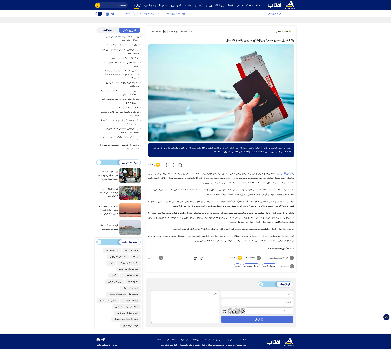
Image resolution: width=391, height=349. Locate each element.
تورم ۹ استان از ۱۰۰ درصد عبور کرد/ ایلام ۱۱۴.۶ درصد (109, 192)
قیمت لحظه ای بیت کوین (127, 313)
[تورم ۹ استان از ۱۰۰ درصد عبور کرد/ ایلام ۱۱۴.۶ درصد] (129, 192)
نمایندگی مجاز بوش (118, 256)
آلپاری (113, 275)
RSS (159, 339)
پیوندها (196, 339)
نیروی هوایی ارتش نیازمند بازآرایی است (122, 44)
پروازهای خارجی (269, 266)
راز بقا (135, 256)
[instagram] (107, 14)
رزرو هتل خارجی (114, 281)
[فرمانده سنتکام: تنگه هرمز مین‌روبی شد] (129, 227)
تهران (237, 266)
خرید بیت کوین (131, 250)
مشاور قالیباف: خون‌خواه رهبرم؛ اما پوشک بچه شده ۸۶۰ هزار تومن (120, 92)
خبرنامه (208, 339)
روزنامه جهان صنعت (276, 248)
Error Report (250, 258)
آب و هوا (184, 339)
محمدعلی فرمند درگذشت (128, 107)
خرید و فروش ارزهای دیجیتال (126, 319)
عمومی (279, 31)
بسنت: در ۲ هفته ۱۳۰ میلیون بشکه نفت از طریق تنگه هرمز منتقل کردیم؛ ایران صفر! (108, 210)
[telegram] (112, 14)
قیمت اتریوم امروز (130, 325)
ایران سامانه (101, 345)
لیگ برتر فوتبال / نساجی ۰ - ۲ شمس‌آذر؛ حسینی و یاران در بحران (122, 130)
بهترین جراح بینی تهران (128, 269)
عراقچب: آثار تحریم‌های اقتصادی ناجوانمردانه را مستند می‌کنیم (119, 147)
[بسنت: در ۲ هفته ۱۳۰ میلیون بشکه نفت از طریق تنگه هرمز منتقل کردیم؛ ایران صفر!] (129, 210)
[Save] (202, 258)
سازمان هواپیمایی (251, 266)
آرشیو (218, 339)
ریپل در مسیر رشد (130, 300)
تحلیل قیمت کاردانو (108, 300)
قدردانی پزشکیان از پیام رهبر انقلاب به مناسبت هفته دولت (120, 114)
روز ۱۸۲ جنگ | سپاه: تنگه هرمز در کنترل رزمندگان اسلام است (122, 38)
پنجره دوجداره (112, 250)
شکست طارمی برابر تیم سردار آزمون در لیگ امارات (121, 64)
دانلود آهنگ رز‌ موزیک (129, 263)
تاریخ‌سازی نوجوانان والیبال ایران (125, 57)
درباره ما (242, 339)
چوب (111, 263)
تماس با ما (230, 339)
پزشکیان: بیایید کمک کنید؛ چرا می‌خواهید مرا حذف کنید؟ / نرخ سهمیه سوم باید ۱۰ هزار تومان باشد (120, 74)
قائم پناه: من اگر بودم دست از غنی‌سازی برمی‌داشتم (122, 84)
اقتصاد (287, 31)
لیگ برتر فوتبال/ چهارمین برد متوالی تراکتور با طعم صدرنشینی (120, 122)
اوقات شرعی (171, 339)
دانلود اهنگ (133, 281)
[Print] (195, 258)
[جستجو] (97, 5)
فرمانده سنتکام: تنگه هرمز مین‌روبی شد (109, 227)
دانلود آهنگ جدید (130, 275)
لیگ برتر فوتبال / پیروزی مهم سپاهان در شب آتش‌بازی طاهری (120, 101)
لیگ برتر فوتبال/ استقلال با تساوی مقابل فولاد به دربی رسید (120, 51)
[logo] (281, 4)
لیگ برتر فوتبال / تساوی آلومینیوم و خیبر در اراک (121, 138)
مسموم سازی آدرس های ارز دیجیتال (123, 294)
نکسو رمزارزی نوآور (130, 288)
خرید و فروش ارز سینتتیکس (126, 306)
